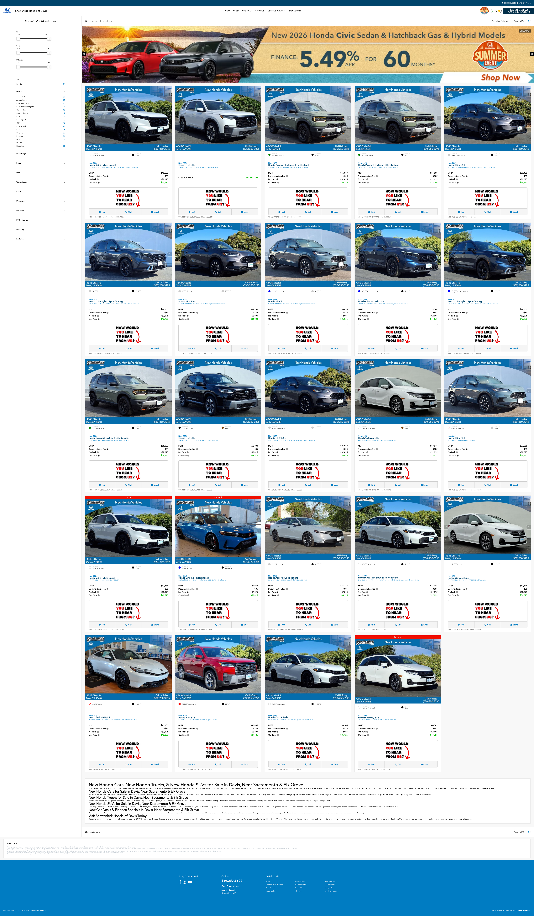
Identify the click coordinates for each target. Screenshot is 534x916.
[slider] (18, 39)
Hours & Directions (519, 12)
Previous (84, 54)
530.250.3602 (519, 10)
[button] (169, 117)
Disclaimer (525, 31)
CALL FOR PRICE (185, 178)
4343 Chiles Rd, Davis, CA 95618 (517, 3)
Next (532, 54)
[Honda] (7, 11)
